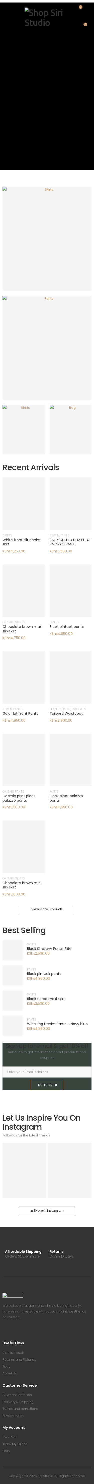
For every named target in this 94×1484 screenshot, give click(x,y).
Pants (58, 351)
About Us (10, 1373)
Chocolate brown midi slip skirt (22, 885)
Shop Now (55, 249)
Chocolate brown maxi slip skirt (22, 629)
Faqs (6, 1366)
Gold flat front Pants (20, 713)
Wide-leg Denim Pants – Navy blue (57, 1024)
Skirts (58, 242)
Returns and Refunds (19, 1359)
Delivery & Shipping (18, 1402)
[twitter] (11, 1331)
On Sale (8, 622)
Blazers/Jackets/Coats (68, 709)
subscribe (48, 1085)
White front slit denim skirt (22, 542)
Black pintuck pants (67, 626)
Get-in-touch (13, 1353)
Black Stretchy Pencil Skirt (49, 949)
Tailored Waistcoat (66, 713)
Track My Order (15, 1444)
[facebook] (4, 1331)
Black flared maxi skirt (46, 999)
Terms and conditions (20, 1409)
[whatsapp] (25, 1331)
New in (54, 535)
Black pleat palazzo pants (66, 798)
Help (6, 1451)
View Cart (10, 1437)
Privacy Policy (13, 1416)
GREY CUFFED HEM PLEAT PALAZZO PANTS (70, 542)
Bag (81, 433)
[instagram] (18, 1331)
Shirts (34, 433)
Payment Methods (17, 1395)
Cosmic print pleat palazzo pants (19, 798)
